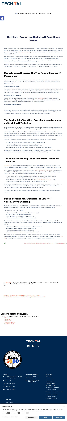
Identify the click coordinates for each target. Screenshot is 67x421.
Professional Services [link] (9, 322)
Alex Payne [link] (8, 282)
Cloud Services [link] (7, 320)
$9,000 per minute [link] (39, 98)
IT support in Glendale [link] (24, 52)
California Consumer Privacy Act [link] (43, 179)
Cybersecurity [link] (7, 165)
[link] (2, 18)
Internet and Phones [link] (9, 323)
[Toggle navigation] (54, 3)
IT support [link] (15, 80)
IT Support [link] (6, 318)
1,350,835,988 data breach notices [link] (43, 170)
